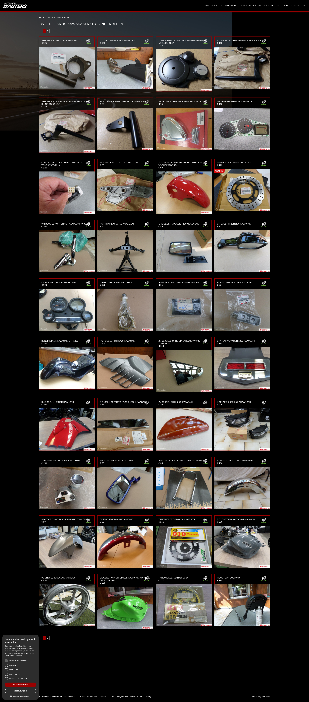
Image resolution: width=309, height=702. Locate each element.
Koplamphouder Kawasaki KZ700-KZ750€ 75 (123, 102)
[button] (20, 696)
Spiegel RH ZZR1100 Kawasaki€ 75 (234, 225)
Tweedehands (225, 5)
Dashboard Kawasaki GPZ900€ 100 (58, 283)
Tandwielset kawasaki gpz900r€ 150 (177, 520)
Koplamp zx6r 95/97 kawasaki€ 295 (234, 403)
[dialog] (20, 667)
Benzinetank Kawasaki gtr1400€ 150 (59, 342)
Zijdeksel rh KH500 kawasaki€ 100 (175, 403)
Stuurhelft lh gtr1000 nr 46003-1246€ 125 (239, 41)
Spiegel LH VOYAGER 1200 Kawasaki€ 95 (178, 225)
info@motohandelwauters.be (129, 697)
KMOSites (266, 697)
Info (296, 5)
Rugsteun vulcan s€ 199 (229, 579)
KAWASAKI (65, 17)
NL (304, 5)
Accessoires (240, 5)
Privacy (148, 697)
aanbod (42, 17)
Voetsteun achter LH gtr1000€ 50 (235, 283)
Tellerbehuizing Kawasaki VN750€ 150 (60, 461)
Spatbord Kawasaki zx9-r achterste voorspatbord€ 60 (180, 165)
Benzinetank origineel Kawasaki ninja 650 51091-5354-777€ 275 (125, 580)
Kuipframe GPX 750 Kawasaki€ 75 (117, 225)
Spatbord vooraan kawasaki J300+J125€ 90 (64, 520)
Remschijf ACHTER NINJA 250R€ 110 (234, 163)
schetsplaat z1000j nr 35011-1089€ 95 (119, 163)
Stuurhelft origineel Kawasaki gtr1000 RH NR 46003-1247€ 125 (65, 104)
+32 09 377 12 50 (107, 697)
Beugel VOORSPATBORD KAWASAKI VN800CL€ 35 (183, 461)
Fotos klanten (284, 5)
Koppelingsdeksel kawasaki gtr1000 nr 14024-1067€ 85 (180, 43)
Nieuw (214, 5)
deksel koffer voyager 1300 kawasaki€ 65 (123, 403)
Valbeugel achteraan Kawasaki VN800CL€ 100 (65, 225)
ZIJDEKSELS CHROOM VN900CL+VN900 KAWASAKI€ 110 (179, 343)
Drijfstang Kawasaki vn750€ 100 (116, 283)
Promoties (269, 5)
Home (207, 5)
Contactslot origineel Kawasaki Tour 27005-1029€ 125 (61, 165)
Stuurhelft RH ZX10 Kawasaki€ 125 (59, 41)
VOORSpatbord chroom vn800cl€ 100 (236, 461)
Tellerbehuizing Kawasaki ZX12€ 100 (236, 102)
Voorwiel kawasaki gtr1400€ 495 (58, 579)
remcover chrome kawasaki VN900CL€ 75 (180, 102)
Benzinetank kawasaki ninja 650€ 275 (236, 520)
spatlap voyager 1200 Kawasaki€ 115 (236, 342)
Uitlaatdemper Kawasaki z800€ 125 (117, 41)
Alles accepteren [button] (20, 685)
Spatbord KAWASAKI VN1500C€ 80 (116, 520)
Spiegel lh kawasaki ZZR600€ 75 (116, 461)
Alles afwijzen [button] (20, 691)
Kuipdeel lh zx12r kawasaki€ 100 (57, 403)
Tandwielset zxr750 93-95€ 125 (173, 579)
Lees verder (19, 656)
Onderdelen (254, 5)
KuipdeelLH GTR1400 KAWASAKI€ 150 (117, 342)
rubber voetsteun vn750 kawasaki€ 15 (179, 283)
